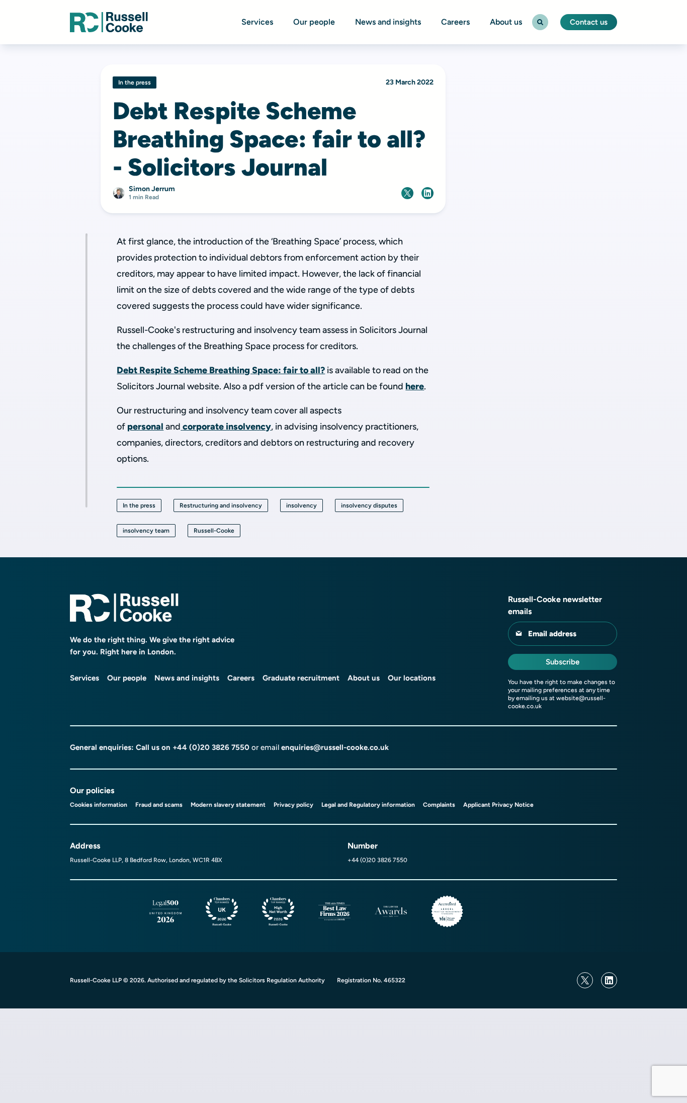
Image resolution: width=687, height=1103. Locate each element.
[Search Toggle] (540, 22)
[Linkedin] (609, 980)
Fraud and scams (159, 804)
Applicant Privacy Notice (498, 804)
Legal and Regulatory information (368, 804)
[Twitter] (585, 980)
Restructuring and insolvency (221, 505)
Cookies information (98, 804)
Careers (455, 22)
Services (257, 22)
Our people (314, 22)
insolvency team (146, 530)
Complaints (439, 804)
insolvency (301, 505)
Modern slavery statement (228, 804)
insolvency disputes (369, 505)
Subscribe (562, 661)
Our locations (412, 678)
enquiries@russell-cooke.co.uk (335, 747)
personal (145, 426)
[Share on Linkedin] (427, 193)
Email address (552, 633)
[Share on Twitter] (407, 193)
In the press (139, 505)
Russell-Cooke (214, 530)
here (414, 386)
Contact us (589, 22)
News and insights (388, 22)
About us (506, 22)
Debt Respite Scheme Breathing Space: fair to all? (221, 370)
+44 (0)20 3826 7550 (211, 747)
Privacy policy (293, 804)
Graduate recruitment (301, 678)
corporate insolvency (227, 426)
